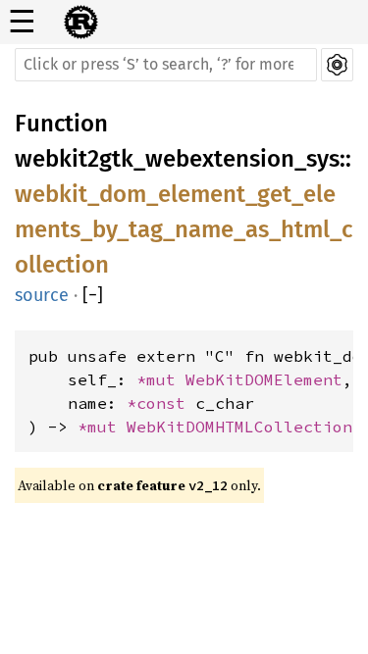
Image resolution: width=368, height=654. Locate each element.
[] (92, 295)
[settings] (337, 64)
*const (161, 403)
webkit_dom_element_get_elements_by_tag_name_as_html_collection (183, 229)
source (42, 295)
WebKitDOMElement (263, 379)
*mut (160, 379)
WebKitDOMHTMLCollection (239, 426)
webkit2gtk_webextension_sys (177, 159)
